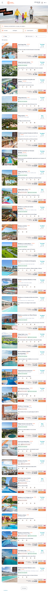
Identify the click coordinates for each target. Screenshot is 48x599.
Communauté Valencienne (24, 551)
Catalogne (22, 389)
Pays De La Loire (22, 300)
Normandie (22, 63)
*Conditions (5, 590)
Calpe (33, 551)
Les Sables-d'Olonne (31, 318)
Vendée (26, 318)
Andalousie (22, 425)
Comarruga (30, 407)
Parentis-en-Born (29, 498)
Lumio (23, 227)
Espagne (19, 45)
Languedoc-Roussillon (32, 136)
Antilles (19, 190)
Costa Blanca (30, 551)
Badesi (24, 516)
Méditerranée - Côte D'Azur (24, 136)
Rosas (29, 389)
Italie (18, 516)
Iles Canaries (22, 45)
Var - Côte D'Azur (31, 172)
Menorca (25, 354)
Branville (30, 63)
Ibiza (24, 462)
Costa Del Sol (26, 425)
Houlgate (30, 282)
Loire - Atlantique (28, 300)
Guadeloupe (22, 190)
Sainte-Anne (26, 190)
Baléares (22, 354)
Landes (25, 498)
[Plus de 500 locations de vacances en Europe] (10, 2)
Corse (21, 227)
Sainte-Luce (26, 335)
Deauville (30, 82)
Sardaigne (21, 516)
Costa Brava (26, 389)
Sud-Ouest (22, 498)
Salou (29, 481)
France (19, 63)
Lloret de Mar (30, 442)
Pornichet (32, 300)
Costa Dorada (26, 407)
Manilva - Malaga (31, 425)
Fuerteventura (27, 45)
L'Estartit (29, 534)
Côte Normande (26, 63)
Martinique (22, 335)
